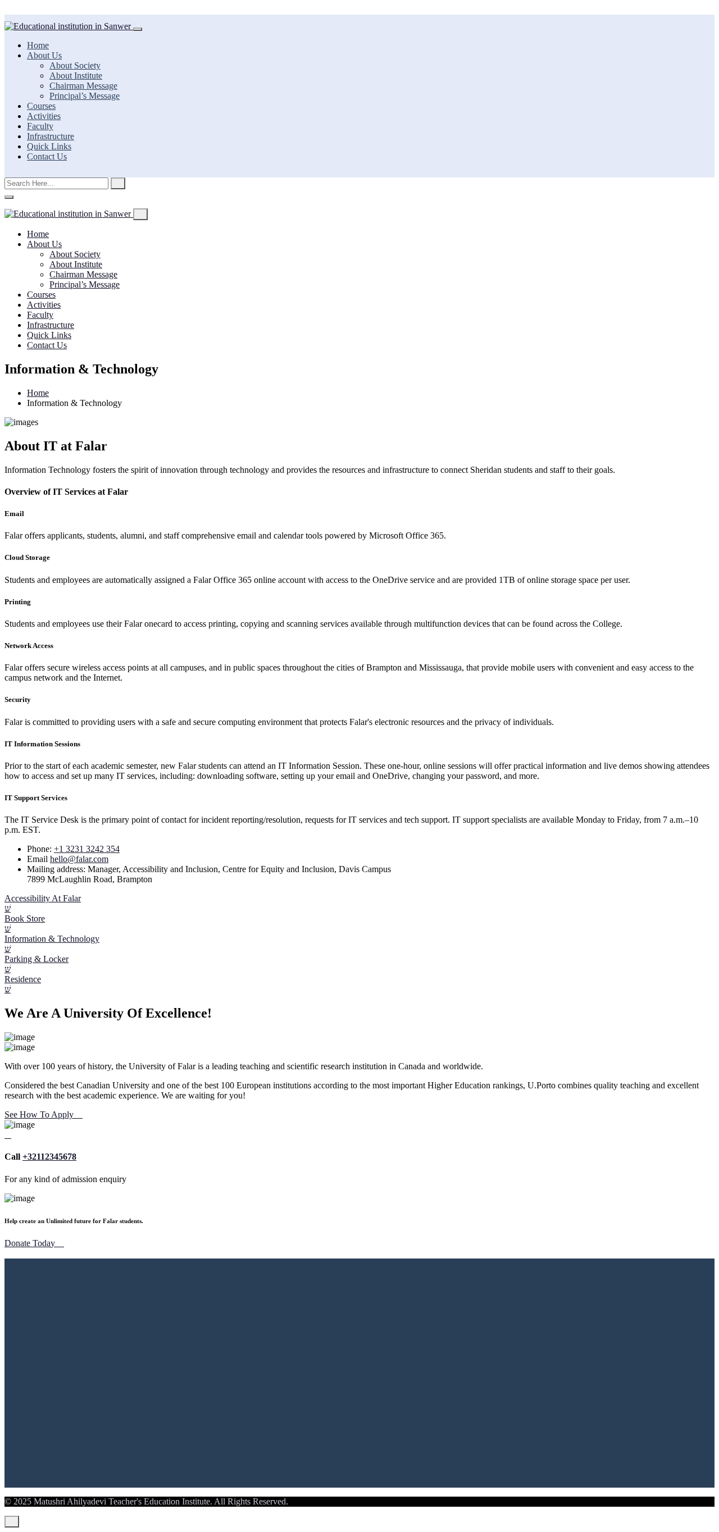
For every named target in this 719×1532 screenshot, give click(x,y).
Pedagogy (44, 1462)
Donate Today (30, 1243)
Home (38, 45)
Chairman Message (83, 85)
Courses (41, 106)
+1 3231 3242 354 (87, 849)
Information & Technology (51, 938)
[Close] (8, 197)
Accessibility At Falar (42, 898)
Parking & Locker (36, 959)
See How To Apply (40, 1114)
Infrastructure (50, 136)
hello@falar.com (79, 859)
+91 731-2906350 (82, 1359)
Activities (44, 116)
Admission (46, 1442)
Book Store (24, 918)
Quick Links (49, 146)
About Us (44, 55)
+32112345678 (49, 1156)
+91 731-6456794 (153, 1359)
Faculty (40, 126)
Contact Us (47, 156)
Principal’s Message (84, 96)
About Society (75, 65)
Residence (22, 979)
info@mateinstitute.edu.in (80, 1378)
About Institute (75, 75)
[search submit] (118, 183)
